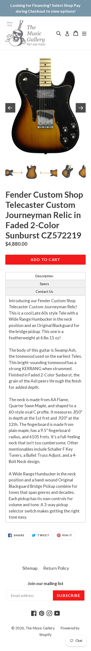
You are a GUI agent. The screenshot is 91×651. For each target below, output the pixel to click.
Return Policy (56, 568)
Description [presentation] (44, 276)
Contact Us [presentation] (44, 291)
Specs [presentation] (44, 284)
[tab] (45, 276)
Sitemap (30, 568)
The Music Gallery (40, 628)
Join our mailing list (46, 583)
